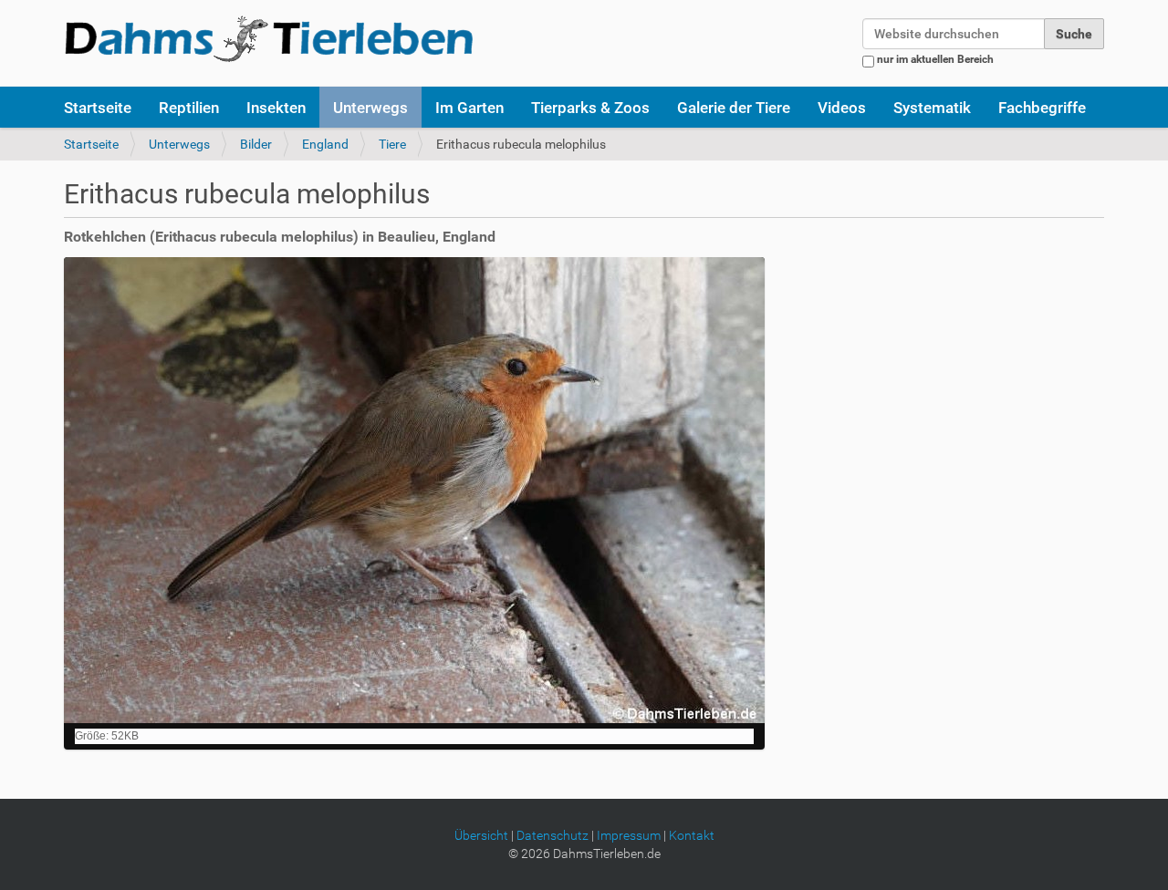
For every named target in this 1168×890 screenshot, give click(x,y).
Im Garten (469, 107)
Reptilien (189, 107)
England (325, 144)
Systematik (932, 107)
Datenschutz (552, 835)
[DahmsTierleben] (269, 38)
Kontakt (691, 835)
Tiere (392, 144)
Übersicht (481, 835)
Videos (842, 107)
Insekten (276, 107)
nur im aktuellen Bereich (935, 59)
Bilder (256, 144)
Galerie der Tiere (733, 107)
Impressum (629, 835)
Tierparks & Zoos (590, 107)
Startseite (97, 107)
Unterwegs (370, 107)
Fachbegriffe (1042, 107)
